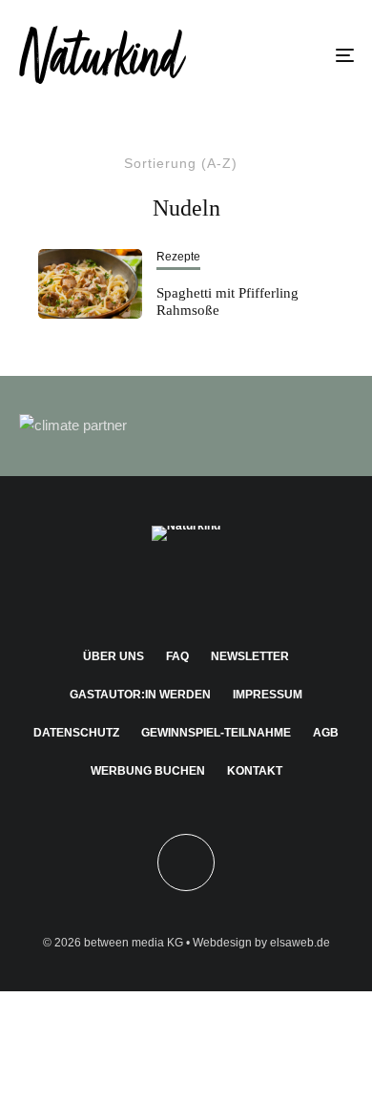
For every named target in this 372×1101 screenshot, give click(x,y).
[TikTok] (260, 590)
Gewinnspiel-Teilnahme (216, 732)
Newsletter (250, 656)
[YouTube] (223, 590)
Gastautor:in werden (140, 694)
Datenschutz (76, 732)
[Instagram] (149, 590)
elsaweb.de (300, 942)
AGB (326, 732)
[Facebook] (112, 590)
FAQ (177, 656)
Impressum (267, 694)
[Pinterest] (186, 590)
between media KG (133, 942)
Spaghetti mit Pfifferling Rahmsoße (227, 301)
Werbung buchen (148, 771)
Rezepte (178, 256)
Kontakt (254, 771)
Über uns (113, 656)
